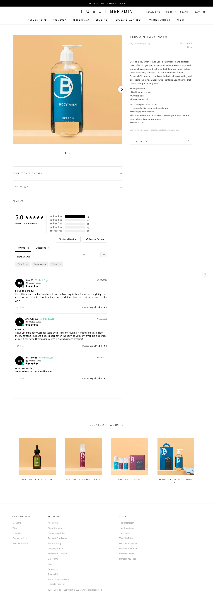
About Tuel (53, 523)
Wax (14, 528)
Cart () (200, 12)
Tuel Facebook (126, 528)
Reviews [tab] (21, 247)
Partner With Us (159, 20)
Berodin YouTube (127, 559)
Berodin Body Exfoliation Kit (176, 481)
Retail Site (153, 12)
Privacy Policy (54, 543)
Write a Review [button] (96, 239)
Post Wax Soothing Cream (83, 479)
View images (139, 141)
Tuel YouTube (126, 538)
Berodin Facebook (128, 548)
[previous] (16, 89)
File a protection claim (58, 579)
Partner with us (19, 538)
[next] (121, 89)
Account (170, 12)
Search (185, 12)
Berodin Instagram (128, 543)
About (181, 20)
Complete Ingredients (27, 173)
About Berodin (55, 528)
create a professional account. (165, 129)
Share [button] (21, 307)
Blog (50, 564)
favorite (56, 263)
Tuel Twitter (125, 533)
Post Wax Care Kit (130, 479)
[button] (100, 307)
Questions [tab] (41, 247)
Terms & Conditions (57, 538)
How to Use (20, 187)
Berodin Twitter (126, 553)
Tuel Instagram (126, 523)
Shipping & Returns (57, 553)
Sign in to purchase (139, 129)
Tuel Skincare (37, 20)
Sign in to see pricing (140, 43)
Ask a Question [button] (70, 239)
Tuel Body (59, 20)
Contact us (53, 569)
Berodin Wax (81, 20)
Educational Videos (129, 20)
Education (102, 20)
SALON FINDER (20, 543)
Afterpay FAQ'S (55, 548)
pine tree (23, 263)
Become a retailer (56, 533)
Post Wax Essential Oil (37, 479)
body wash (40, 263)
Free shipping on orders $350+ (106, 3)
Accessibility (54, 574)
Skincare (16, 523)
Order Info (53, 559)
